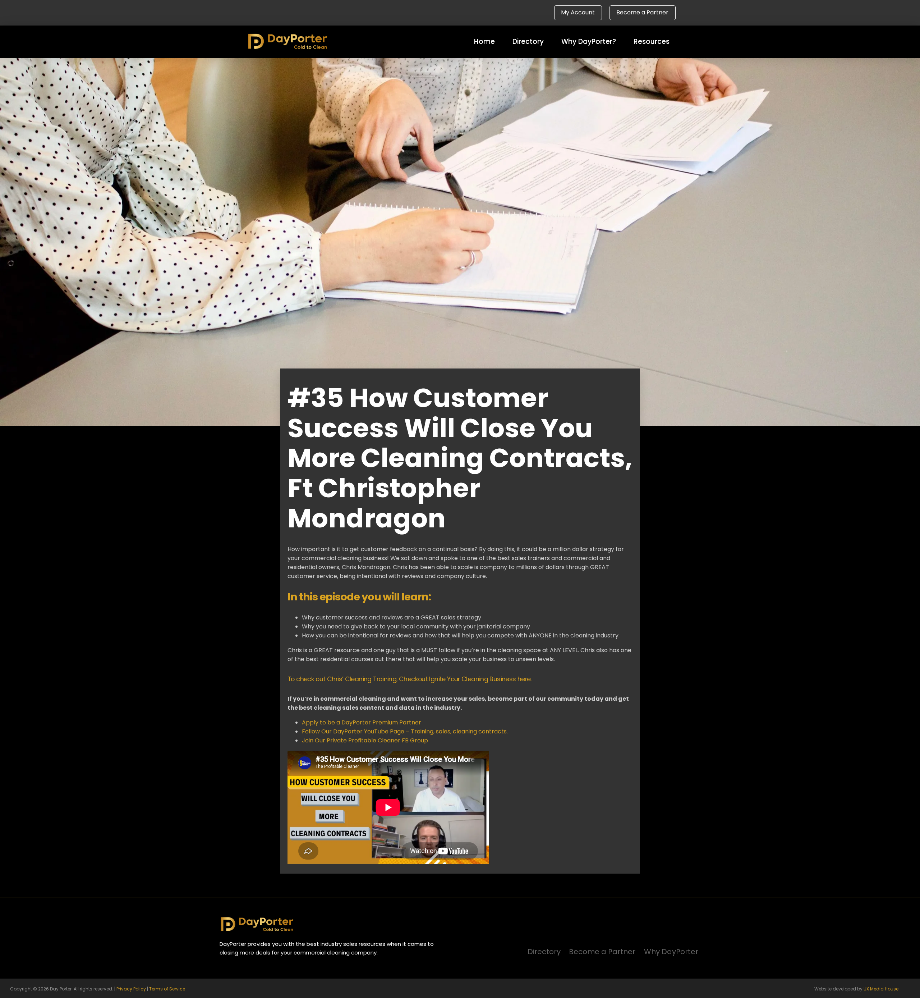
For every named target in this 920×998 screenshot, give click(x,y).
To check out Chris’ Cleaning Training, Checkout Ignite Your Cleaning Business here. (410, 679)
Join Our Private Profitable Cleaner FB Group (365, 740)
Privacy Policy (131, 989)
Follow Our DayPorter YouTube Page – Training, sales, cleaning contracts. (405, 731)
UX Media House (881, 989)
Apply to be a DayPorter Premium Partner (361, 722)
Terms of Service (167, 989)
